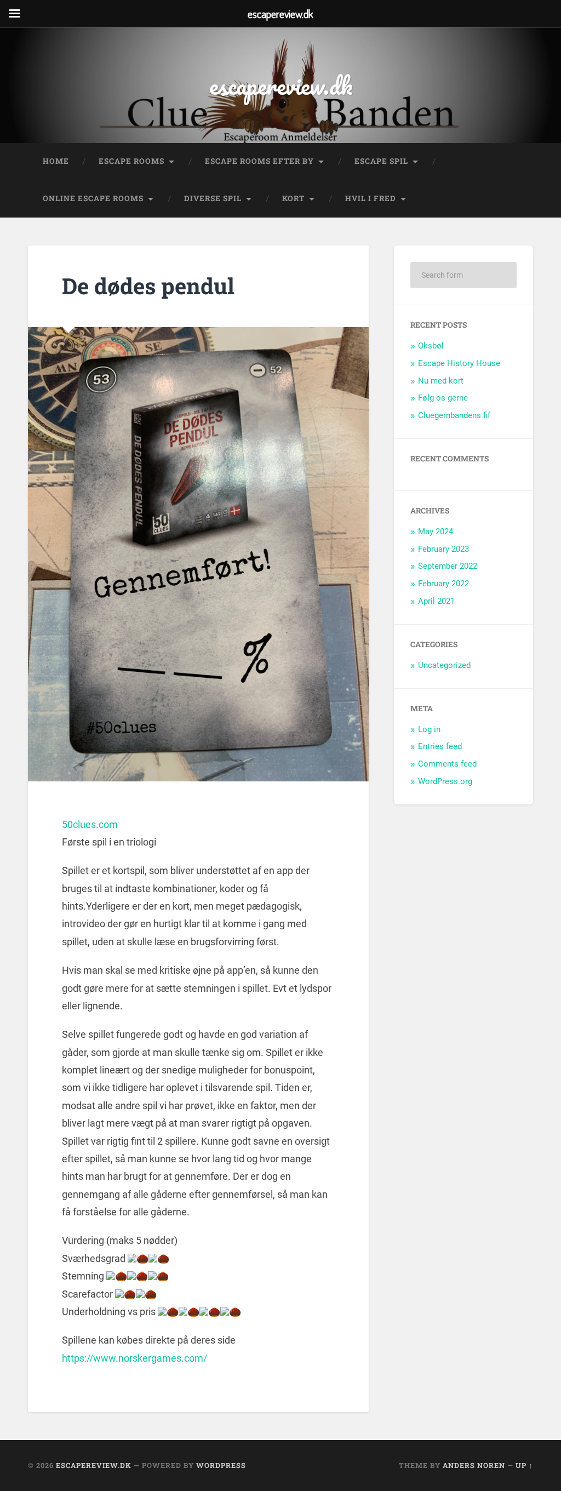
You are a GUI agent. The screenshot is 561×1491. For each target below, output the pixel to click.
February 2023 (443, 549)
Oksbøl (431, 346)
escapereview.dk (280, 85)
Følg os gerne (443, 398)
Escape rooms (131, 161)
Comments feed (447, 764)
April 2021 (436, 601)
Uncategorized (444, 665)
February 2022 (443, 584)
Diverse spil (213, 198)
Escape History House (459, 363)
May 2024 (435, 531)
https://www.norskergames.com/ (134, 1358)
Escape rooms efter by (259, 161)
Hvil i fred (370, 198)
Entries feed (440, 746)
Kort (293, 198)
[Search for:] (463, 275)
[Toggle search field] (514, 199)
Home (56, 161)
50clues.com (90, 824)
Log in (429, 729)
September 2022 (447, 566)
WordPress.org (445, 781)
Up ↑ (524, 1465)
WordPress (221, 1465)
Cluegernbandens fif (454, 415)
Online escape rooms (93, 198)
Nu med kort (440, 381)
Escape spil (381, 161)
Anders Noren (474, 1465)
